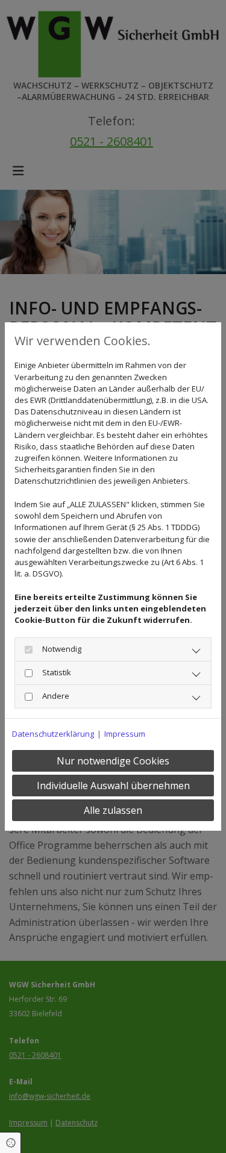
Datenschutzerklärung (53, 733)
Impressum (124, 733)
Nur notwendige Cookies (113, 760)
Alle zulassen (113, 810)
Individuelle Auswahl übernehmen (113, 785)
